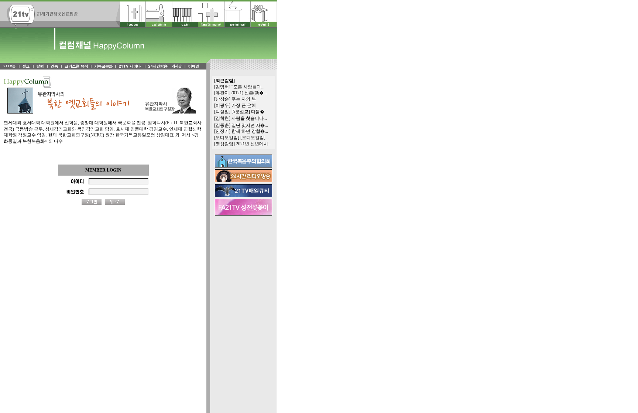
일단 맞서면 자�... (249, 125)
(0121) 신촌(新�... (249, 92)
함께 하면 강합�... (249, 131)
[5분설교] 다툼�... (249, 111)
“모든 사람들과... (247, 86)
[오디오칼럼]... (254, 137)
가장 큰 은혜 (243, 105)
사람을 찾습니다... (249, 118)
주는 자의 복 (243, 99)
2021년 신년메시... (253, 143)
